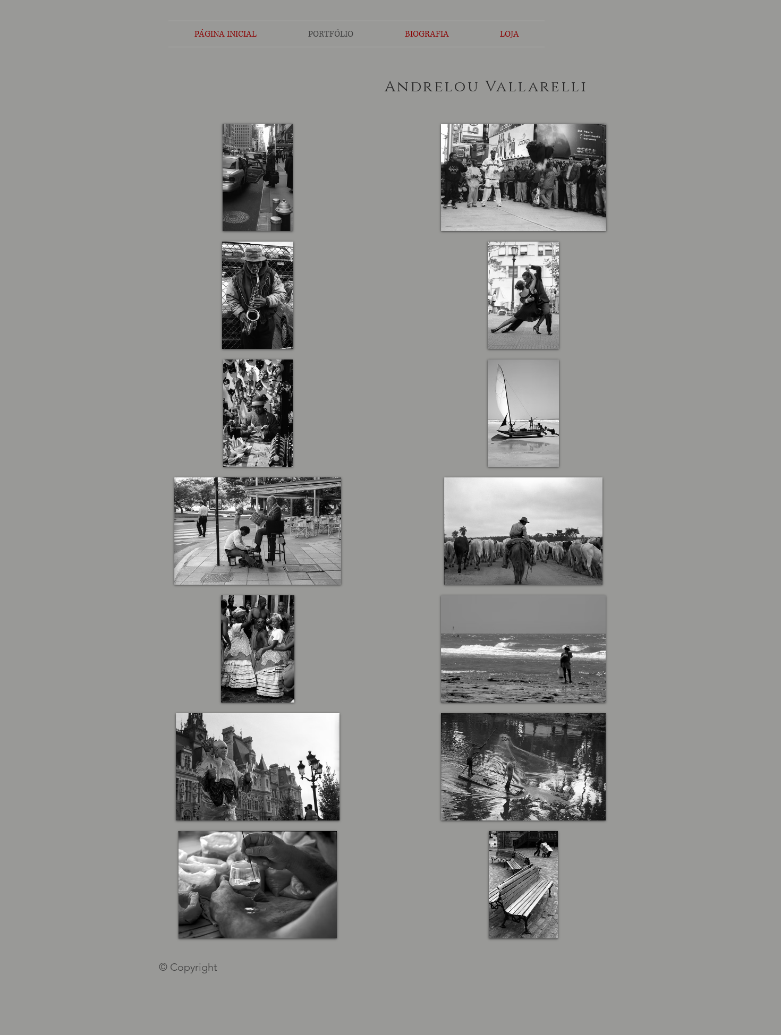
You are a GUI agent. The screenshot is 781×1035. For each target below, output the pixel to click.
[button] (257, 177)
